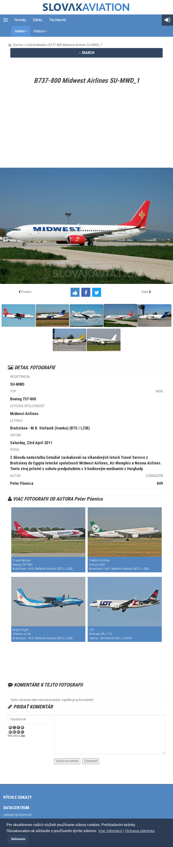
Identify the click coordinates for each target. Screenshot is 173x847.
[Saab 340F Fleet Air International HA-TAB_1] (69, 339)
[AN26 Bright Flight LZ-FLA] (48, 601)
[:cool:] (14, 727)
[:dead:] (22, 731)
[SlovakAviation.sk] (86, 7)
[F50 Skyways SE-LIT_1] (18, 315)
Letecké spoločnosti (17, 815)
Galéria (20, 31)
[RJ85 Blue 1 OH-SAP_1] (52, 315)
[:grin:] (18, 727)
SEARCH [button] (87, 53)
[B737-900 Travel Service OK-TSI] (48, 532)
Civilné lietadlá (36, 45)
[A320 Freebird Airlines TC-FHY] (125, 532)
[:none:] (10, 731)
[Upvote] (76, 293)
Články (37, 20)
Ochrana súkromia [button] (140, 831)
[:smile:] (10, 727)
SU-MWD (17, 384)
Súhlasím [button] (18, 839)
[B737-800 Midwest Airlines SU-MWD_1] (121, 315)
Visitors (39, 31)
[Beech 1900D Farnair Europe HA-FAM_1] (155, 315)
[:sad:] (18, 731)
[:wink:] (22, 727)
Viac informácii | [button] (111, 831)
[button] (7, 839)
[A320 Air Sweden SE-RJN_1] (103, 339)
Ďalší (144, 292)
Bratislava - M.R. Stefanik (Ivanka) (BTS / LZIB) (50, 428)
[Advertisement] (86, 127)
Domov (18, 45)
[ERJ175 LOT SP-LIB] (125, 601)
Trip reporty (57, 20)
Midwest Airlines (24, 413)
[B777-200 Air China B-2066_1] (86, 315)
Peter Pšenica (21, 483)
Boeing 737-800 (23, 399)
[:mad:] (14, 731)
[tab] (86, 53)
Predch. (26, 292)
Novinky (20, 20)
